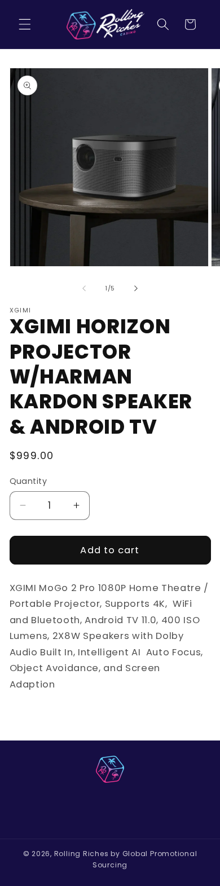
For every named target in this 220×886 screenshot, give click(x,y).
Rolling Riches (81, 853)
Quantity (28, 481)
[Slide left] (84, 288)
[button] (24, 24)
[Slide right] (136, 288)
